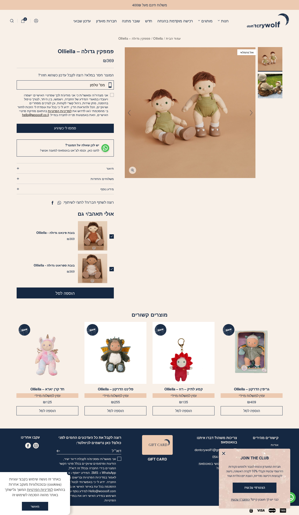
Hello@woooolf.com (102, 491)
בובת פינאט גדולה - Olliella (55, 232)
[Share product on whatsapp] (59, 203)
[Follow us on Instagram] (36, 445)
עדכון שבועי (82, 20)
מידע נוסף (107, 189)
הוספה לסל (65, 293)
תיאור (110, 168)
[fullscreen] (132, 170)
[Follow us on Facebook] (28, 445)
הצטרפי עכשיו (254, 487)
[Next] (129, 112)
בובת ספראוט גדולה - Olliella (54, 265)
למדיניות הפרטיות (60, 111)
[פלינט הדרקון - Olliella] (115, 353)
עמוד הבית (173, 38)
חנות (225, 20)
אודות (274, 445)
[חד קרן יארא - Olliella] (47, 353)
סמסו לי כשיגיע (65, 128)
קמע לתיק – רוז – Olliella (183, 389)
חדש (148, 20)
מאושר (35, 506)
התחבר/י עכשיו (240, 499)
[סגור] (69, 473)
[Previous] (251, 112)
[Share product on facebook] (52, 203)
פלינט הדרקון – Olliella (115, 389)
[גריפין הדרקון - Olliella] (252, 353)
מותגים (207, 20)
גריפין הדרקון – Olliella (251, 389)
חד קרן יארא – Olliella (47, 389)
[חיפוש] (12, 21)
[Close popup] (224, 454)
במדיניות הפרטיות (95, 477)
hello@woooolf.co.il (35, 115)
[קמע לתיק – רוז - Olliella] (184, 353)
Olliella (158, 38)
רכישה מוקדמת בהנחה (175, 20)
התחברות (36, 21)
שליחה (60, 450)
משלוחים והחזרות (102, 178)
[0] (23, 21)
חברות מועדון (106, 20)
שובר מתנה (131, 20)
